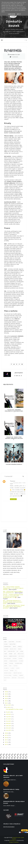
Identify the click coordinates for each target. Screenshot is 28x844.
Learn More (11, 14)
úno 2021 (9, 730)
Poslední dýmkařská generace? (14, 464)
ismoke (14, 646)
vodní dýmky (11, 641)
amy (15, 653)
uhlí (5, 680)
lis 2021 (8, 707)
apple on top (20, 653)
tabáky (5, 641)
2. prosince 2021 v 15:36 (19, 482)
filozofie (6, 670)
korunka (15, 658)
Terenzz (12, 481)
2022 (6, 701)
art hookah (21, 656)
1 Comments (14, 57)
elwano (5, 663)
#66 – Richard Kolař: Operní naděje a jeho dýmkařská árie (13, 592)
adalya (19, 648)
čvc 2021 (8, 719)
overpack (15, 675)
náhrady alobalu (8, 673)
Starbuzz (20, 646)
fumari (5, 653)
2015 (6, 744)
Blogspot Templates (14, 842)
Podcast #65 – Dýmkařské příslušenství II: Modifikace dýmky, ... (14, 411)
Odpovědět (13, 499)
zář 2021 (8, 714)
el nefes (12, 668)
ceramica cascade (13, 660)
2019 (6, 735)
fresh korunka (7, 658)
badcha (5, 656)
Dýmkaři (10, 653)
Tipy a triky (18, 641)
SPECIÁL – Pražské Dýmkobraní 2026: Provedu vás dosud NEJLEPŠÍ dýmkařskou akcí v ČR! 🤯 (13, 596)
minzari (11, 670)
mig (17, 651)
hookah (6, 644)
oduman (20, 658)
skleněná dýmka (18, 663)
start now (14, 677)
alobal (21, 651)
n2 (16, 670)
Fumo (10, 665)
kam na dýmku (13, 644)
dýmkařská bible (7, 646)
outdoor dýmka (7, 675)
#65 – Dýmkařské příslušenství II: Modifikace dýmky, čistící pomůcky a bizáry (12, 602)
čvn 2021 (8, 721)
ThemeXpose (13, 840)
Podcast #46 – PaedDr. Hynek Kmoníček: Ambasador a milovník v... (14, 438)
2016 (6, 742)
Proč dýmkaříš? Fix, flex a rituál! (14, 709)
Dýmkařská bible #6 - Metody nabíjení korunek (13, 802)
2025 (6, 694)
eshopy (17, 668)
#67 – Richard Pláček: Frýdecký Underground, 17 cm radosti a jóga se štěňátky (13, 588)
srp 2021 (8, 716)
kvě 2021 (8, 723)
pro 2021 (8, 705)
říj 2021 (8, 712)
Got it (19, 14)
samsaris (21, 675)
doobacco (6, 668)
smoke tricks (7, 677)
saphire (5, 660)
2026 (6, 691)
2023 (6, 698)
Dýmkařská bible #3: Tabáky (11, 789)
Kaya (5, 651)
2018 (6, 737)
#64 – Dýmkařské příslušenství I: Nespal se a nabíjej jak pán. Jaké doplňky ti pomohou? (13, 606)
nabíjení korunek (13, 656)
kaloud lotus (13, 648)
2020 (6, 733)
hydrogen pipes (11, 651)
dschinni (21, 660)
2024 (6, 696)
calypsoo (15, 665)
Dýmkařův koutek (14, 23)
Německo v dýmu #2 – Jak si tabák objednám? (13, 776)
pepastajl (11, 663)
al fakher (6, 648)
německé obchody (18, 673)
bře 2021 (8, 728)
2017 (6, 740)
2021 (6, 703)
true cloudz (21, 677)
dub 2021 (9, 725)
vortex (5, 665)
